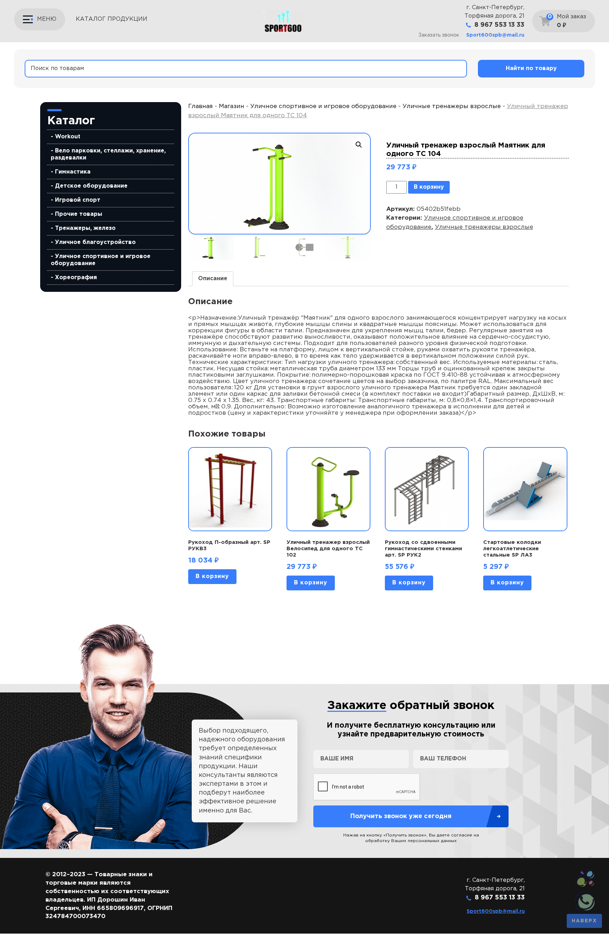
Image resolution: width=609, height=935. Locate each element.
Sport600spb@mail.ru (495, 35)
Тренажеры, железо (85, 228)
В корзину (429, 187)
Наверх (584, 921)
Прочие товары (78, 214)
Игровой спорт (77, 200)
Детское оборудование (91, 186)
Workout (67, 136)
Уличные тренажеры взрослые (451, 106)
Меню (46, 19)
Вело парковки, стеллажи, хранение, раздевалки (108, 154)
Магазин (231, 106)
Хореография (76, 277)
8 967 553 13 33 (499, 25)
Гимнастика (73, 172)
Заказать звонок (438, 35)
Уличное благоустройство (95, 242)
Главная (200, 106)
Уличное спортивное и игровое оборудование (100, 260)
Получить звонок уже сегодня (400, 816)
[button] (358, 144)
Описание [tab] (212, 278)
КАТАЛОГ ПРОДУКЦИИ (111, 19)
